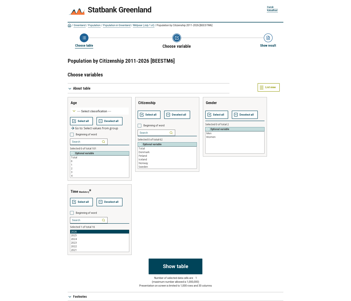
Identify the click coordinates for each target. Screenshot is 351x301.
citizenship (147, 103)
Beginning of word (86, 134)
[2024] (99, 239)
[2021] (99, 250)
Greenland (80, 25)
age (74, 103)
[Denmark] (167, 152)
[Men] (234, 133)
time (74, 191)
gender (211, 103)
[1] (99, 165)
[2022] (99, 246)
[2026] (99, 232)
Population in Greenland (117, 25)
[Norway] (167, 163)
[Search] (103, 142)
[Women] (234, 137)
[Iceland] (167, 159)
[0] (99, 161)
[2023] (99, 242)
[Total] (99, 157)
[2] (99, 168)
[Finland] (167, 156)
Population (94, 25)
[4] (99, 176)
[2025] (99, 235)
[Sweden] (167, 167)
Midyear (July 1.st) (143, 25)
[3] (99, 172)
